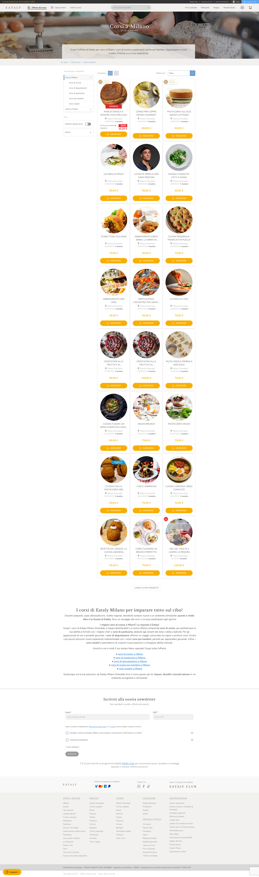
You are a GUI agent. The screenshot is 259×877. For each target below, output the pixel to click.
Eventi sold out (74, 124)
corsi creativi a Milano (130, 668)
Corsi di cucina (75, 83)
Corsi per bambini (76, 99)
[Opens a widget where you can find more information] (12, 872)
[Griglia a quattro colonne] (116, 73)
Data (67, 132)
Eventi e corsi (76, 62)
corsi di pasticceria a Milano (130, 657)
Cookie (113, 727)
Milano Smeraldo (90, 62)
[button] (242, 7)
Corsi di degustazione (78, 88)
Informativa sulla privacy (97, 727)
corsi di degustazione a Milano (130, 661)
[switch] (89, 124)
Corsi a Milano (71, 78)
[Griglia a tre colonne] (110, 73)
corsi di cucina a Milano (130, 654)
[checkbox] (67, 733)
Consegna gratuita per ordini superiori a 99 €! (18, 2)
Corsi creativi (74, 104)
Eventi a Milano (71, 109)
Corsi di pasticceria (76, 93)
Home (66, 62)
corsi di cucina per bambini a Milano (130, 665)
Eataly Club (128, 763)
